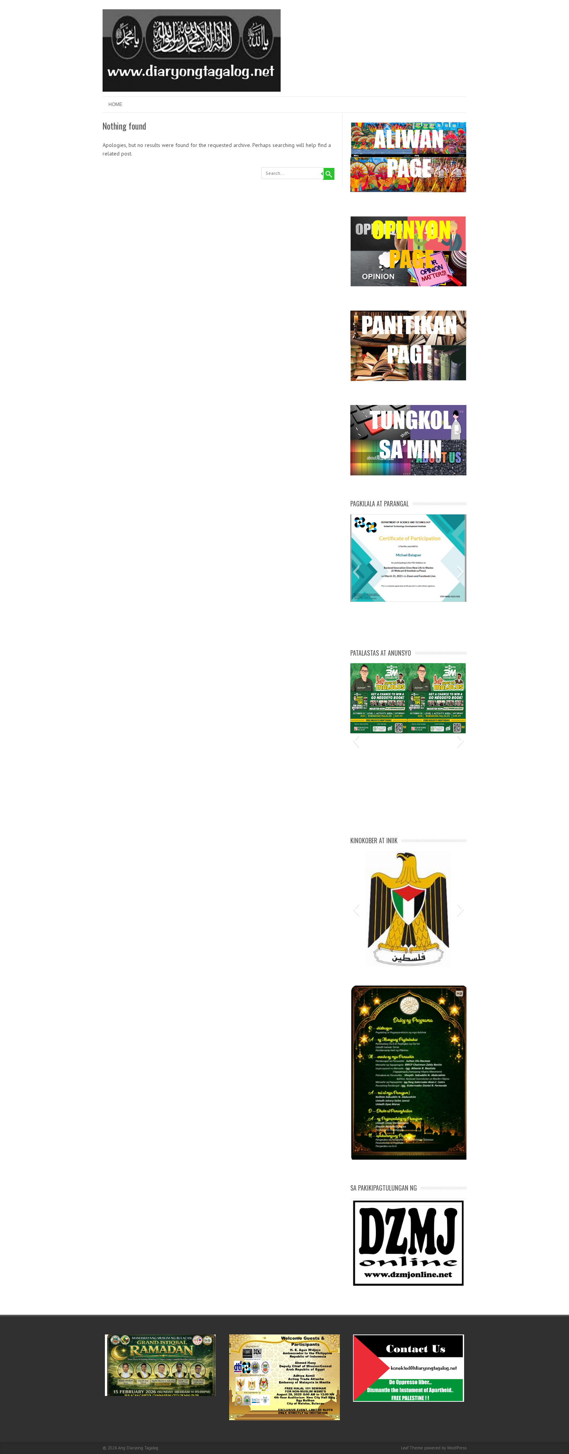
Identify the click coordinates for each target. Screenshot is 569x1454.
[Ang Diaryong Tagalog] (192, 89)
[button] (356, 572)
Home (115, 104)
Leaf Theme (412, 1448)
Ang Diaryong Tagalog (138, 1448)
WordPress (456, 1448)
